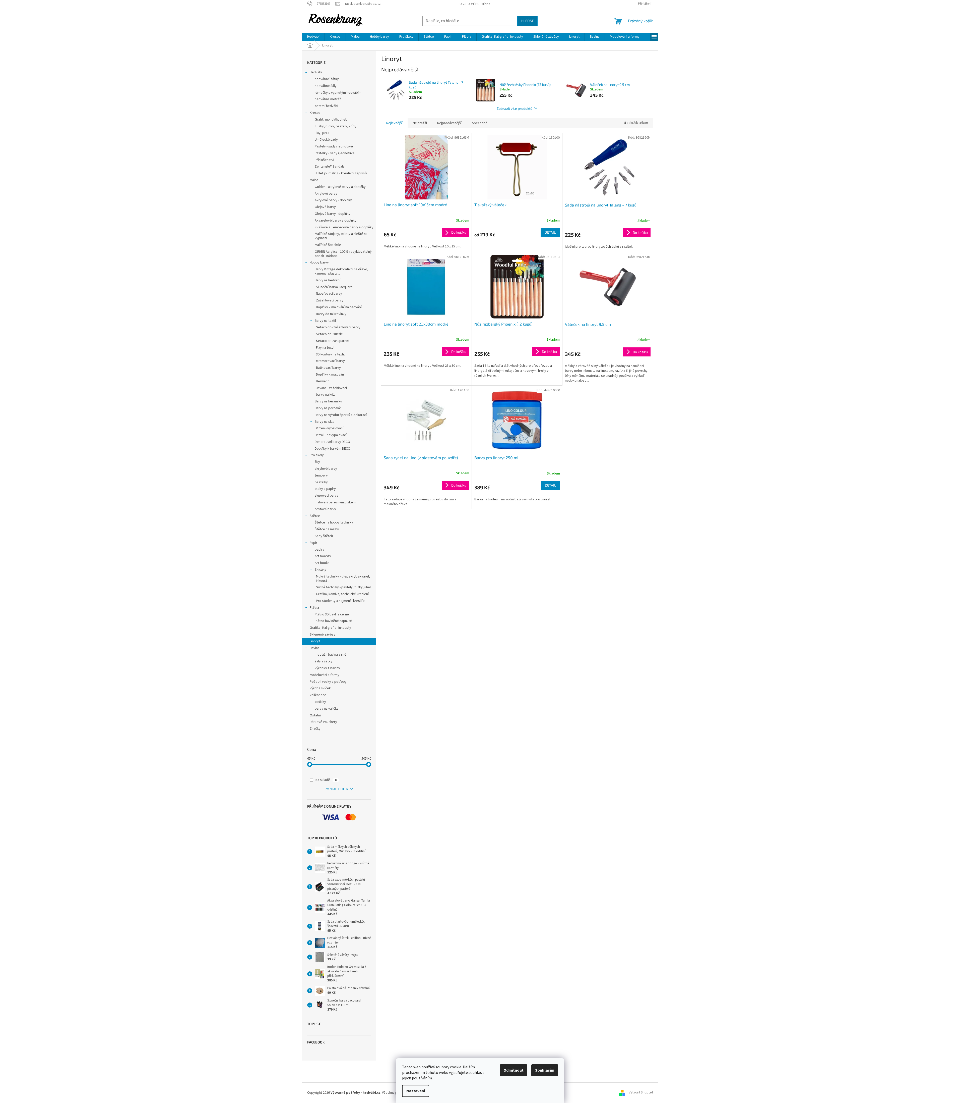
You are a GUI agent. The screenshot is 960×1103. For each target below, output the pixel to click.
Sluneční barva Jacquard (334, 287)
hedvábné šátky (327, 79)
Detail (550, 232)
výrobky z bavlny (327, 668)
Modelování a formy (324, 674)
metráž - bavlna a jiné (330, 654)
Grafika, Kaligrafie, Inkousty (330, 627)
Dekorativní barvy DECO (332, 441)
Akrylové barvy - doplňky (333, 200)
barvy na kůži (326, 394)
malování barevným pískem (335, 502)
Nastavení (415, 1091)
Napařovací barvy (329, 293)
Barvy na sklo (325, 421)
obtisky (320, 701)
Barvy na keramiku (328, 401)
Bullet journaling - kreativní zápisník (341, 173)
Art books (322, 562)
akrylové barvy (326, 468)
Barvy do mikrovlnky (331, 314)
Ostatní (315, 715)
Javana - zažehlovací (331, 388)
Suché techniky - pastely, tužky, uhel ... (345, 587)
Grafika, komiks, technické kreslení (342, 594)
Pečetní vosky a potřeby (328, 681)
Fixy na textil (325, 347)
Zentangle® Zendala (330, 166)
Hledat (527, 21)
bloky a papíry (325, 488)
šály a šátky (323, 661)
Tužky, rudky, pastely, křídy (335, 126)
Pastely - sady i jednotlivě (334, 146)
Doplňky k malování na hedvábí (339, 307)
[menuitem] (313, 37)
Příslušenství (324, 160)
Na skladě (326, 779)
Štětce (315, 515)
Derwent (322, 381)
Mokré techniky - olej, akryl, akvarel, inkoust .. (343, 578)
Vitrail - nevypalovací (331, 435)
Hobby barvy (319, 262)
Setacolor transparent (332, 340)
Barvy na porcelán (328, 408)
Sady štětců (324, 536)
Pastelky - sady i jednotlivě (335, 153)
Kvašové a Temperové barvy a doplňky (344, 227)
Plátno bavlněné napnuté (333, 620)
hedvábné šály (326, 85)
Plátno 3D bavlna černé (332, 614)
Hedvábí (316, 72)
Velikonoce (318, 695)
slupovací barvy (326, 495)
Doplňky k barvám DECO (332, 448)
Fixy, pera (322, 132)
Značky (315, 728)
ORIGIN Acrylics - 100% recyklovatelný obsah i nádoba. (343, 253)
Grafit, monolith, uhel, (331, 119)
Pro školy (317, 455)
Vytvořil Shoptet (641, 1092)
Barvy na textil (325, 320)
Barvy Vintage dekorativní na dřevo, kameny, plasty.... (341, 271)
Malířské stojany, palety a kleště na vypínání (341, 236)
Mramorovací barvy (330, 360)
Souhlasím (544, 1070)
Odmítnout (513, 1070)
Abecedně (479, 123)
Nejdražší (420, 123)
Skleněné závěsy (322, 634)
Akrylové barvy (326, 193)
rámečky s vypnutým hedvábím (338, 92)
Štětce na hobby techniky (334, 522)
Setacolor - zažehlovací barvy (338, 327)
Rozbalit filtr (336, 789)
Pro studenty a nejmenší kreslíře (340, 600)
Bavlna (314, 648)
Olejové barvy (325, 206)
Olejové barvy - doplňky (332, 213)
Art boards (323, 556)
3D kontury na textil (330, 354)
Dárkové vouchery (323, 721)
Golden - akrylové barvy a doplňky (340, 186)
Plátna (314, 607)
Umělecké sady (326, 139)
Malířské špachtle (328, 244)
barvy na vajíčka (327, 708)
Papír (313, 542)
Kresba (315, 112)
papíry (319, 549)
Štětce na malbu (327, 529)
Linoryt (315, 641)
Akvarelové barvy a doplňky (335, 220)
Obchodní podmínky (475, 4)
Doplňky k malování (330, 374)
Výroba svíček (320, 688)
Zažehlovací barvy (329, 300)
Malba (314, 180)
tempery (321, 475)
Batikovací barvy (328, 367)
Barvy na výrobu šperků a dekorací (341, 414)
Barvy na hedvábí (327, 280)
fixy (317, 461)
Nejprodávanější (449, 123)
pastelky (321, 482)
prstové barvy (325, 509)
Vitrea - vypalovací (329, 428)
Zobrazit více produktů (514, 108)
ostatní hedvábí (326, 106)
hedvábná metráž (328, 99)
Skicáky (320, 569)
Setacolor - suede (329, 334)
